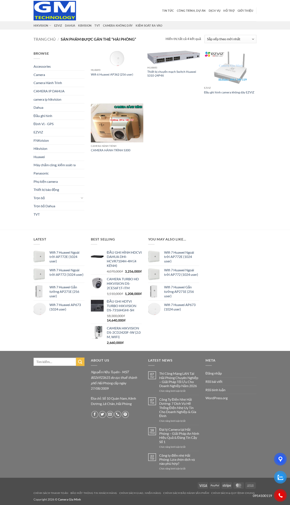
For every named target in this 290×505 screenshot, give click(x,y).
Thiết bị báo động (46, 189)
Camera (39, 75)
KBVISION (85, 25)
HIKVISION (41, 25)
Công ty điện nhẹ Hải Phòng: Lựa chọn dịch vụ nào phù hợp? (177, 459)
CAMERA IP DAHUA (49, 91)
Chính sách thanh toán (51, 493)
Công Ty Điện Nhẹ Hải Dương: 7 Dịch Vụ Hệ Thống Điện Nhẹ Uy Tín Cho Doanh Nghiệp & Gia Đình (177, 407)
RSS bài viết (214, 381)
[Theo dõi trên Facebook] (94, 414)
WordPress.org (217, 398)
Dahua (38, 107)
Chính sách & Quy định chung (233, 493)
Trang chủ (45, 39)
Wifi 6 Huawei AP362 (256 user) (112, 74)
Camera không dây (118, 25)
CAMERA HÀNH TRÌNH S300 (110, 150)
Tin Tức (168, 10)
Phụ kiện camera (46, 181)
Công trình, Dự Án (191, 10)
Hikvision (40, 148)
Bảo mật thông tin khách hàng (93, 493)
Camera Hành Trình (48, 83)
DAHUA (70, 25)
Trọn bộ (39, 198)
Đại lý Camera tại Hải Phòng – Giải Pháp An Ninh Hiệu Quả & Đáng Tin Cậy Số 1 (179, 435)
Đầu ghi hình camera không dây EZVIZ (229, 92)
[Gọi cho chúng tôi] (117, 414)
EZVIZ (58, 25)
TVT (97, 25)
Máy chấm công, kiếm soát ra (55, 165)
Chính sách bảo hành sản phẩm (186, 493)
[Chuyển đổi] (81, 197)
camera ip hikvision (47, 99)
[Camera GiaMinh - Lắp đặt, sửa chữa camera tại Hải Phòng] (55, 10)
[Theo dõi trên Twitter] (102, 414)
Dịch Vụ (215, 10)
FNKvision (41, 140)
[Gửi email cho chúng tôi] (110, 414)
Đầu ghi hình (43, 116)
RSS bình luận (215, 390)
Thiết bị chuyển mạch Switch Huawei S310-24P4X (171, 73)
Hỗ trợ (229, 10)
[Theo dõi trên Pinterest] (125, 414)
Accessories (42, 66)
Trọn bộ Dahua (44, 206)
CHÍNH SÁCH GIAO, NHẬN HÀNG (140, 493)
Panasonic (41, 173)
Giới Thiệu (245, 10)
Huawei (39, 157)
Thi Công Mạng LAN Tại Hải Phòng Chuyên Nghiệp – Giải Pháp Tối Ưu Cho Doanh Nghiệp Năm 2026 (178, 379)
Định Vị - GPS (43, 124)
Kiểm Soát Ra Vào (149, 25)
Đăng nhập (214, 373)
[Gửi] (80, 362)
